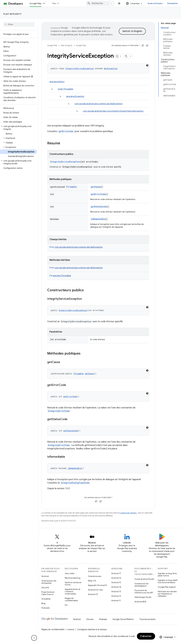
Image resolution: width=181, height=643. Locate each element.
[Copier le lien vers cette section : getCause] (63, 362)
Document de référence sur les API (143, 591)
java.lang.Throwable (62, 275)
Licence (70, 629)
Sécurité (45, 587)
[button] (18, 127)
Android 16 (116, 578)
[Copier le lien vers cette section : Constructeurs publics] (86, 290)
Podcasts (45, 608)
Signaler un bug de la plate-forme (167, 574)
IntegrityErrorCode (59, 411)
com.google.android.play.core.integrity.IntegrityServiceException (113, 111)
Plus (54, 3)
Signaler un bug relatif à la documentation (168, 581)
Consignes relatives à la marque (92, 629)
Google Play (35, 3)
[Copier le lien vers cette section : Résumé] (63, 143)
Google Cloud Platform (123, 619)
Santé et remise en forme (73, 583)
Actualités (45, 599)
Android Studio (155, 3)
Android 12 (116, 596)
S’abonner (146, 636)
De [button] (60, 275)
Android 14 (116, 587)
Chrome (89, 619)
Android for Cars (95, 589)
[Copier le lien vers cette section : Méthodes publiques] (83, 353)
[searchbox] (19, 24)
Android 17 (116, 573)
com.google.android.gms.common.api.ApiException (99, 103)
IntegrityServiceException (79, 68)
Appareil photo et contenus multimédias (72, 591)
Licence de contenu (128, 513)
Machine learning (72, 578)
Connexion (172, 3)
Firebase (103, 619)
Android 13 (116, 591)
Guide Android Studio (144, 579)
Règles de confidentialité (71, 599)
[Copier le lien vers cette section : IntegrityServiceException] (85, 299)
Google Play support (167, 587)
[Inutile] (147, 45)
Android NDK (140, 601)
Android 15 (116, 582)
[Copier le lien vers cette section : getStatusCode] (70, 419)
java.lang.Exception (75, 96)
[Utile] (143, 45)
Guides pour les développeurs (141, 584)
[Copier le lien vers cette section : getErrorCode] (69, 385)
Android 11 (116, 600)
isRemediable (98, 219)
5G (66, 605)
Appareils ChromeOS (97, 585)
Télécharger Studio (142, 597)
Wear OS (92, 580)
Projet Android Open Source (47, 593)
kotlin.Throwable (65, 89)
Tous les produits (147, 619)
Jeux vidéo (69, 573)
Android (45, 576)
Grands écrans (94, 576)
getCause (96, 186)
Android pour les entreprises (48, 581)
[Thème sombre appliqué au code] (147, 65)
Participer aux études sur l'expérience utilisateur (167, 593)
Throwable (71, 186)
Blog (43, 603)
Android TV (93, 594)
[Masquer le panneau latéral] (34, 638)
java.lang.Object (56, 81)
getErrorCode (66, 131)
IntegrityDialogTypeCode (75, 482)
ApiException (111, 68)
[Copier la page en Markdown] (126, 56)
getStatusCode (99, 206)
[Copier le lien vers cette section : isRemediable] (68, 457)
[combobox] (100, 3)
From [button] (76, 247)
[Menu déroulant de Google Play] (45, 3)
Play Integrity (12, 14)
